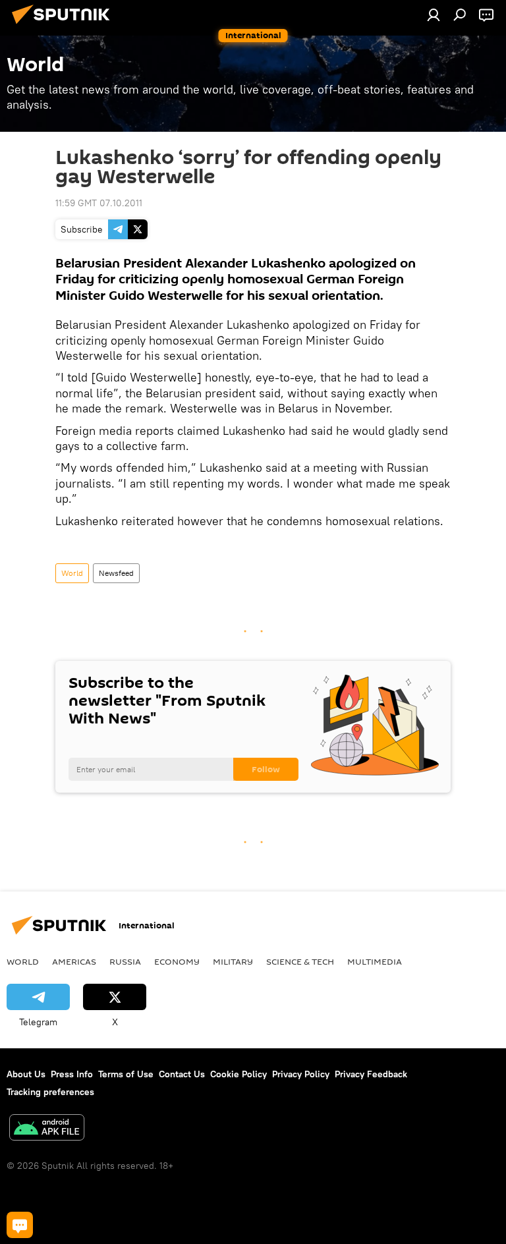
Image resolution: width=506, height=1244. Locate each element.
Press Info (72, 1074)
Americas (74, 961)
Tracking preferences (50, 1092)
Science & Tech (300, 961)
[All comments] (20, 1225)
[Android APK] (47, 1129)
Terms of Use (126, 1074)
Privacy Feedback (371, 1074)
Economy (177, 961)
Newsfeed (116, 573)
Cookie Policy (238, 1074)
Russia (125, 961)
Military (233, 961)
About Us (26, 1074)
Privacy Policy (300, 1074)
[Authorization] (433, 14)
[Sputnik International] (65, 26)
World (72, 573)
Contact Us (182, 1074)
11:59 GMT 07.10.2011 (98, 203)
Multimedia (374, 961)
